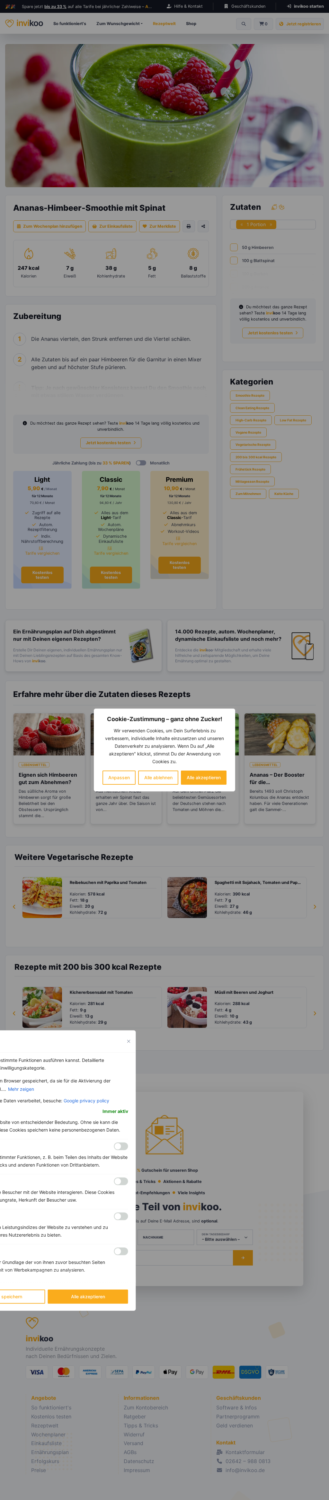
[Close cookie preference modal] (129, 1041)
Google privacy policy (86, 1100)
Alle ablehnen (158, 777)
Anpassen (119, 777)
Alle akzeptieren (204, 777)
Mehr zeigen (21, 1089)
